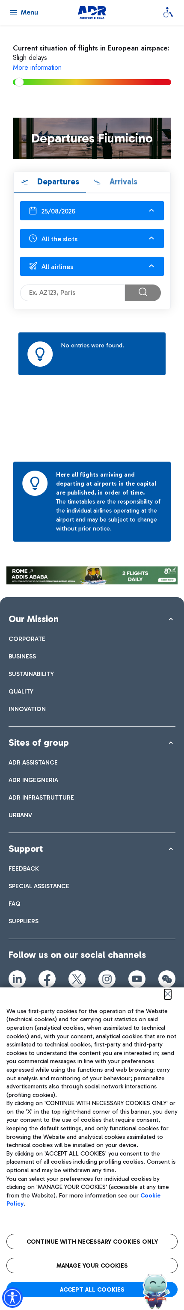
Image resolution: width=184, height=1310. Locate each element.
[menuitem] (27, 638)
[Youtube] (136, 978)
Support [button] (26, 848)
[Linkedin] (17, 978)
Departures (57, 182)
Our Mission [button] (34, 619)
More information (37, 67)
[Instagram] (107, 978)
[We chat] (166, 978)
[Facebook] (47, 978)
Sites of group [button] (39, 742)
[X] (77, 978)
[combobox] (92, 210)
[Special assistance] (168, 12)
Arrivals (122, 182)
